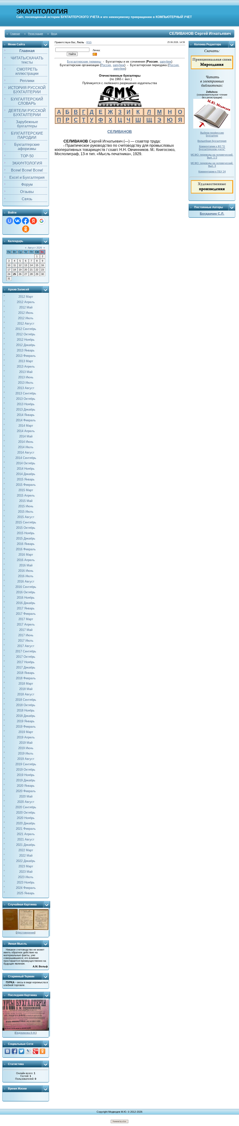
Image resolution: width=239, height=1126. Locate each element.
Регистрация (35, 33)
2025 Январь (26, 893)
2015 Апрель (26, 495)
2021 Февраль (26, 828)
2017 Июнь (25, 635)
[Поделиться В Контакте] (7, 1051)
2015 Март (25, 490)
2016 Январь (26, 544)
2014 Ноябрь (26, 468)
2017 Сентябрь (25, 651)
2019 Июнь (25, 748)
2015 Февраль (26, 484)
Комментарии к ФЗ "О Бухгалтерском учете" (212, 147)
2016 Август (25, 581)
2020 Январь (26, 785)
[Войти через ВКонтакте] (17, 220)
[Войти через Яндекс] (33, 220)
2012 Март (25, 296)
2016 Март (25, 554)
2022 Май (25, 855)
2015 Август (25, 517)
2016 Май (25, 565)
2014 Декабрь (25, 474)
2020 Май (25, 796)
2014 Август (25, 452)
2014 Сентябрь (25, 458)
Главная (15, 33)
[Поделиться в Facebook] (14, 1051)
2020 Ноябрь (26, 818)
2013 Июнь (25, 377)
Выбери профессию (212, 132)
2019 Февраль (26, 726)
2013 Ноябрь (26, 404)
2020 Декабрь (25, 823)
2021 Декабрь (25, 845)
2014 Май (25, 436)
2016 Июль (25, 576)
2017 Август (25, 646)
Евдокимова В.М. (25, 1032)
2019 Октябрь (25, 769)
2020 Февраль (26, 791)
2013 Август (25, 388)
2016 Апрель (26, 560)
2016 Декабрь (25, 603)
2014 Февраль (26, 420)
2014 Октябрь (25, 463)
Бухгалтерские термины (84, 61)
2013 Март (25, 361)
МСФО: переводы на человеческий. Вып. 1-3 (212, 156)
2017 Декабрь (25, 667)
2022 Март (25, 850)
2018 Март (25, 683)
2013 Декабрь (25, 409)
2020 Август (25, 802)
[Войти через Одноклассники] (25, 228)
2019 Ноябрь (26, 775)
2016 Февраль (26, 549)
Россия (106, 65)
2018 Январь (26, 673)
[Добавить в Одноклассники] (42, 1051)
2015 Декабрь (25, 538)
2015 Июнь (25, 506)
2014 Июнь (25, 441)
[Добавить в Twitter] (21, 1051)
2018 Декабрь (25, 716)
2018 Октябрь (25, 705)
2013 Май (25, 372)
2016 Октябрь (25, 592)
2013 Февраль (26, 355)
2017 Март (25, 619)
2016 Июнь (25, 570)
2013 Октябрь (25, 398)
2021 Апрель (26, 834)
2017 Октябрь (25, 656)
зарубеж (165, 61)
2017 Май (25, 630)
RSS (88, 42)
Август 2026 (35, 247)
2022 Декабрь (25, 861)
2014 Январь (26, 415)
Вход (54, 33)
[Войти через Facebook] (25, 220)
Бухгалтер (212, 135)
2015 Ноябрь (26, 533)
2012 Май (25, 307)
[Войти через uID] (9, 220)
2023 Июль (25, 877)
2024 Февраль (26, 888)
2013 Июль (25, 382)
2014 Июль (25, 447)
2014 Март (25, 425)
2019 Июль (25, 753)
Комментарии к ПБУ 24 (212, 171)
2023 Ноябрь (26, 882)
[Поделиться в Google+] (35, 1051)
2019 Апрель (26, 737)
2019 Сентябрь (25, 764)
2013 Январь (26, 350)
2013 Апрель (26, 366)
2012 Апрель (26, 302)
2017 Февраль (26, 613)
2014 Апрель (26, 431)
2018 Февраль (26, 678)
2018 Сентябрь (25, 699)
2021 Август (25, 839)
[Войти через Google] (41, 221)
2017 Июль (25, 640)
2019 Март (25, 732)
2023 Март (25, 866)
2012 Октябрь (25, 334)
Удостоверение (26, 932)
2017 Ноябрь (26, 662)
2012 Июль (25, 318)
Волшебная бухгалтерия (211, 140)
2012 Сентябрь (25, 329)
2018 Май (25, 689)
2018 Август (25, 694)
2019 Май (25, 742)
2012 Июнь (25, 313)
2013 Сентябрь (25, 393)
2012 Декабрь (25, 345)
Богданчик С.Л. (212, 213)
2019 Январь (26, 721)
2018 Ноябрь (26, 710)
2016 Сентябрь (25, 587)
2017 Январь (26, 608)
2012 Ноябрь (26, 339)
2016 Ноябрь (26, 597)
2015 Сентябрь (25, 522)
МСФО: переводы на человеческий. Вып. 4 (212, 164)
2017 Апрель (26, 624)
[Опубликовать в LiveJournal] (28, 1051)
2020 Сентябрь (25, 807)
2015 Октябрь (25, 527)
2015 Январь (26, 479)
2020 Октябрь (25, 812)
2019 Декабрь (25, 780)
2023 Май (25, 871)
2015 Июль (25, 511)
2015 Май (25, 501)
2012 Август (25, 323)
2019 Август (25, 759)
